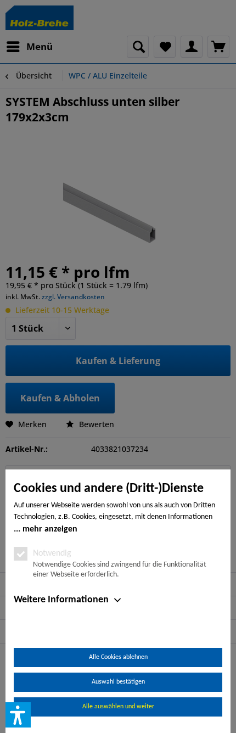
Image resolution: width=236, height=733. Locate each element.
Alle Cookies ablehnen (118, 657)
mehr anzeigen (50, 529)
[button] (18, 715)
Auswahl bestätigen (118, 682)
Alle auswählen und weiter (118, 706)
